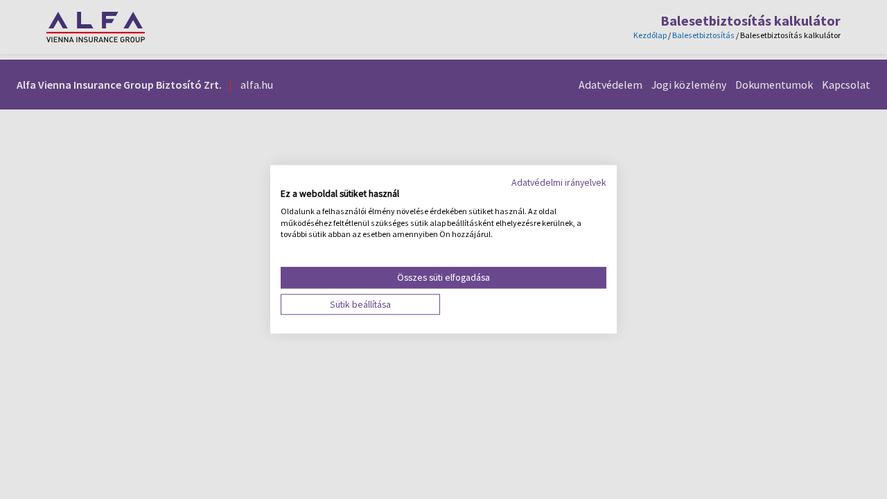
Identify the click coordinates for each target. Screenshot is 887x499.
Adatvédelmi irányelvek (558, 182)
